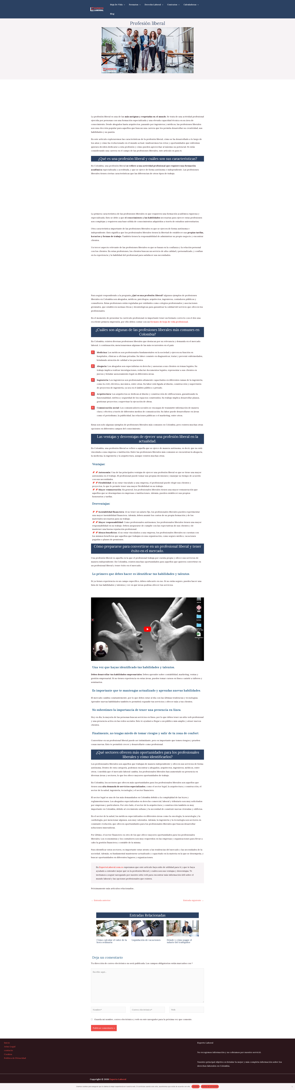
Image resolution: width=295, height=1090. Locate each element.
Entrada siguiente (193, 900)
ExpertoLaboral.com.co (111, 867)
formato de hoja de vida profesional (169, 321)
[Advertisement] (147, 98)
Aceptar (196, 1086)
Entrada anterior (101, 900)
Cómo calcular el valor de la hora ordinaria (112, 941)
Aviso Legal (9, 1046)
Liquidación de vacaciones (146, 939)
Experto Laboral (117, 1079)
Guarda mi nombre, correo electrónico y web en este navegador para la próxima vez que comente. (143, 1019)
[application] (124, 4)
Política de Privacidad (15, 1058)
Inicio (7, 1042)
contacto (8, 1050)
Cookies (8, 1054)
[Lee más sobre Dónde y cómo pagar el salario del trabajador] (183, 928)
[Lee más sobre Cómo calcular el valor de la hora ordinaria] (112, 928)
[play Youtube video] (147, 629)
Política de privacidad (210, 1086)
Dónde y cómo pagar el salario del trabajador (179, 941)
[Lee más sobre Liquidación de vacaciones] (147, 928)
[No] (292, 1086)
